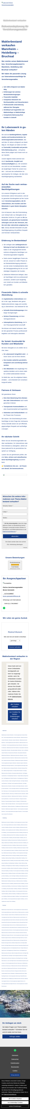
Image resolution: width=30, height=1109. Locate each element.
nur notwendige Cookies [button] (15, 1102)
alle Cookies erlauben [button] (15, 705)
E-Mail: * (5, 511)
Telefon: (5, 517)
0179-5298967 (9, 593)
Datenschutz (15, 1059)
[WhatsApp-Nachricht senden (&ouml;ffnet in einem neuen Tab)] (4, 608)
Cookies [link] (15, 1070)
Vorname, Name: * (8, 505)
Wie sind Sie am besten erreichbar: (15, 637)
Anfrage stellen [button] (14, 1036)
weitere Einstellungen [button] (15, 1106)
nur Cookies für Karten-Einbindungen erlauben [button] (14, 715)
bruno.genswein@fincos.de (11, 596)
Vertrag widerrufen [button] (15, 1075)
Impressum (15, 1055)
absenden (14, 536)
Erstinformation (15, 1063)
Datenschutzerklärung (9, 531)
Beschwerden (15, 1067)
